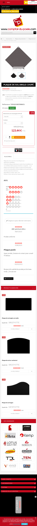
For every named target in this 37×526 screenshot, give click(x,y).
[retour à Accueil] (1, 39)
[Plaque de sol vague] (18, 388)
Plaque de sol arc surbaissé (9, 360)
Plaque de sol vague (7, 402)
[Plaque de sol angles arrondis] (18, 304)
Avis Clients (17, 505)
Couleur (5, 120)
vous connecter (5, 9)
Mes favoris (6, 11)
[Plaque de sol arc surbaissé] (18, 346)
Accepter (24, 524)
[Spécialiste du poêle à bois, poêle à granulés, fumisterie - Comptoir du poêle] (18, 22)
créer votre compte (17, 9)
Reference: (6, 104)
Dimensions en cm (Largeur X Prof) (12, 113)
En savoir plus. (16, 524)
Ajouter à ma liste (10, 141)
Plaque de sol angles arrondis (10, 318)
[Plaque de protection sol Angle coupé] (13, 75)
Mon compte (15, 11)
